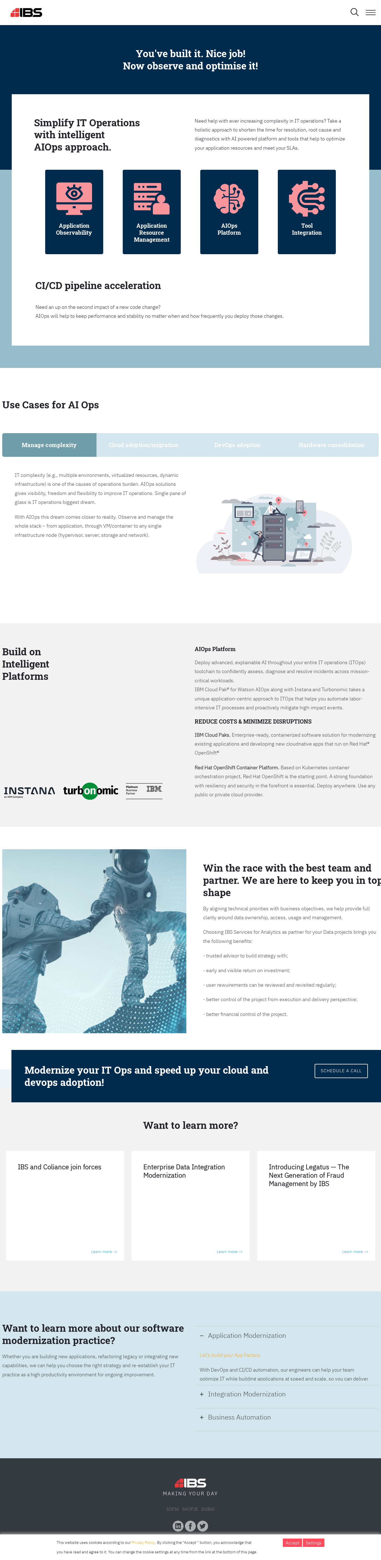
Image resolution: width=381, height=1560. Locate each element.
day (212, 1493)
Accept (292, 1543)
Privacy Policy (143, 1542)
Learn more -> (104, 1251)
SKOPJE (190, 1509)
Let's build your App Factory (230, 1355)
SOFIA (172, 1509)
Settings (314, 1543)
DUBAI (208, 1509)
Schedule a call (341, 1070)
